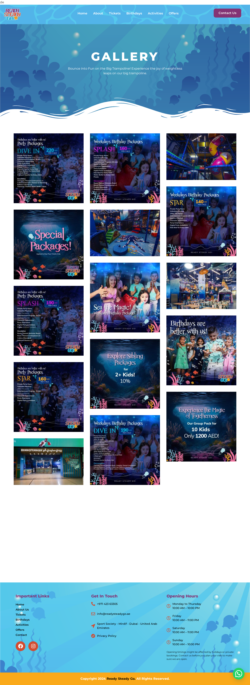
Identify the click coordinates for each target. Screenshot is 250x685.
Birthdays (134, 13)
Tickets (115, 13)
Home (82, 13)
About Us (22, 609)
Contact (21, 635)
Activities (155, 13)
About (98, 13)
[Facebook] (20, 646)
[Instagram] (33, 646)
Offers (174, 13)
